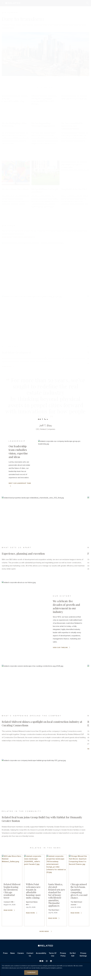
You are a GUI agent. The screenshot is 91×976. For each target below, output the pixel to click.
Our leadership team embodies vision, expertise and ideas (18, 451)
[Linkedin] (51, 961)
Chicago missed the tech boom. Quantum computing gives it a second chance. (79, 891)
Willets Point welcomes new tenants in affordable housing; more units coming (33, 891)
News (12, 953)
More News (44, 931)
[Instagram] (46, 961)
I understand (31, 972)
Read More (8, 910)
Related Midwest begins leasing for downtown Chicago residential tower (12, 891)
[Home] (45, 945)
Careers (20, 953)
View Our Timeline (60, 647)
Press (5, 953)
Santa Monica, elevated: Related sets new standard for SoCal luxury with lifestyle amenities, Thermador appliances (56, 895)
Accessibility (41, 953)
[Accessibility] (41, 961)
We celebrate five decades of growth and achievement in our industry (66, 606)
